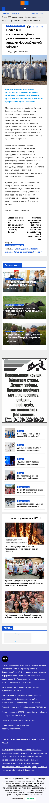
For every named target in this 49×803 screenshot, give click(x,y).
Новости (20, 431)
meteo (17, 641)
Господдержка (22, 249)
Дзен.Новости (36, 27)
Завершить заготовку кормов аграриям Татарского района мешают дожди (23, 337)
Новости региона (23, 487)
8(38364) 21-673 (29, 720)
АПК (13, 249)
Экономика (16, 14)
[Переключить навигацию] (25, 9)
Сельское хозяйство (33, 14)
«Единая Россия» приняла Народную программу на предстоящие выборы (28, 464)
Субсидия (37, 252)
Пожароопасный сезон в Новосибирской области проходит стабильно (27, 478)
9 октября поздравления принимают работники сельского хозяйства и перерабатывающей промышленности (34, 228)
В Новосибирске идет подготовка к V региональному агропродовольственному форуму (16, 225)
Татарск (17, 634)
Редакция (12, 51)
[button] (46, 9)
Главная (5, 14)
